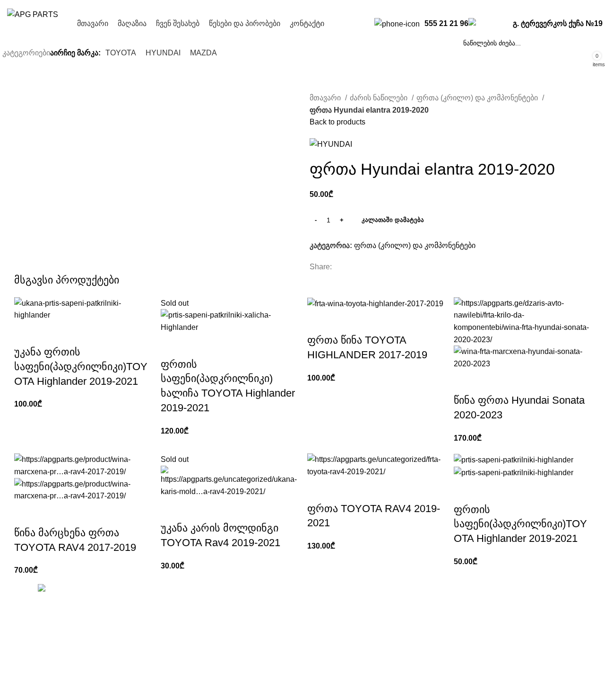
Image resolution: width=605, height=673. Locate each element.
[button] (26, 333)
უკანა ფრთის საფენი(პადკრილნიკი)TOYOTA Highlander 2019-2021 (80, 366)
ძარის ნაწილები (379, 98)
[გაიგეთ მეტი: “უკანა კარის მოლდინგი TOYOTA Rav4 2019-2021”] (172, 509)
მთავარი (326, 98)
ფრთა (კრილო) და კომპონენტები (478, 98)
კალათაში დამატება (393, 219)
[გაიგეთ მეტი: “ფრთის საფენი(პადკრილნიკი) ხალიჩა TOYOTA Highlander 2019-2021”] (172, 345)
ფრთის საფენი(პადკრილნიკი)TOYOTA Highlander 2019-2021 (520, 524)
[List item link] (123, 631)
